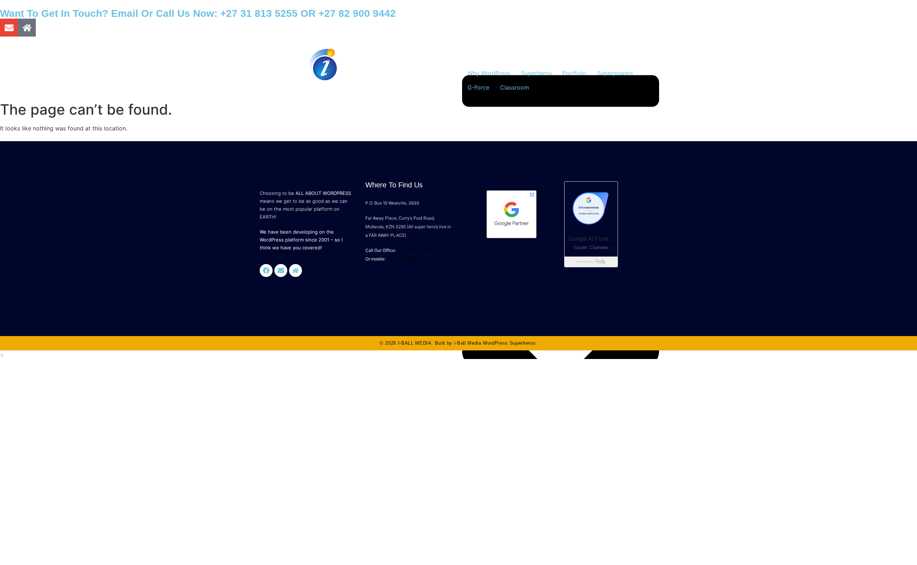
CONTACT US (379, 288)
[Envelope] (9, 28)
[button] (2, 354)
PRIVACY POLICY (382, 279)
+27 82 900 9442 (357, 13)
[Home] (27, 28)
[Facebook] (266, 270)
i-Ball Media (467, 343)
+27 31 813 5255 (259, 13)
